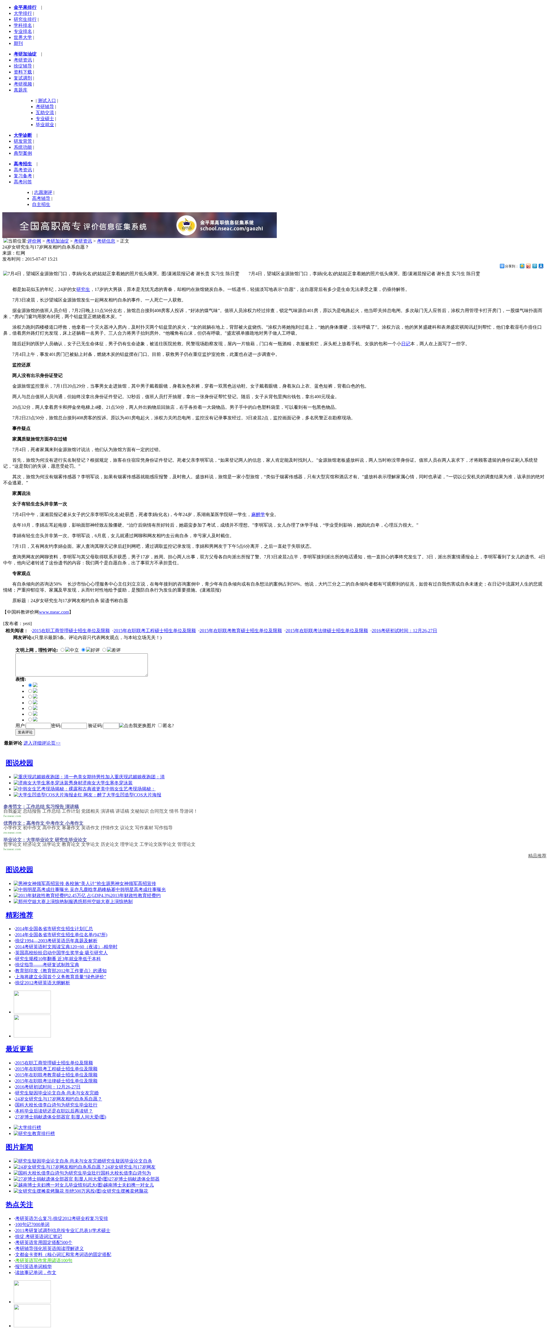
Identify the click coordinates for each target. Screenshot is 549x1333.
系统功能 (23, 147)
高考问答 (23, 181)
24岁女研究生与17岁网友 (130, 1167)
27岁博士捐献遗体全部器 (134, 1179)
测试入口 (47, 100)
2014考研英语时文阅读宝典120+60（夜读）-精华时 (66, 946)
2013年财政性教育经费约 (135, 895)
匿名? (168, 725)
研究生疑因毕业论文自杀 (127, 1161)
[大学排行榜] (27, 1127)
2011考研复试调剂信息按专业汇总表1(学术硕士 (62, 1230)
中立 (74, 650)
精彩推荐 (19, 915)
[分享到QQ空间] (522, 265)
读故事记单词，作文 (35, 1272)
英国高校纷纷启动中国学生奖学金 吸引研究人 (61, 952)
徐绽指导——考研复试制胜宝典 (47, 964)
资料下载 (23, 72)
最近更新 (19, 1049)
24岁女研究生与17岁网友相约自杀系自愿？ (58, 1098)
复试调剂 (23, 78)
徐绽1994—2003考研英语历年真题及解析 (56, 940)
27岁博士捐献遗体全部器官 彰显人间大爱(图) (60, 1116)
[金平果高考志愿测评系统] (32, 1036)
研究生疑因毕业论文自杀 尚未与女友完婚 (57, 1092)
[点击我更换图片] (137, 726)
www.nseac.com (54, 612)
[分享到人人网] (541, 265)
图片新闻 (19, 1147)
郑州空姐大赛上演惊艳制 (107, 901)
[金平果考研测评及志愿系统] (32, 1011)
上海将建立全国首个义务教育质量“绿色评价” (60, 976)
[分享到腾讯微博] (534, 265)
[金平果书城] (32, 1301)
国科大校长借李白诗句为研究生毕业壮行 (56, 1104)
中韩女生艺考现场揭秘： (130, 788)
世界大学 (23, 37)
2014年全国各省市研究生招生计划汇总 (54, 928)
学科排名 (23, 25)
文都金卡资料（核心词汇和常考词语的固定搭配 (63, 1254)
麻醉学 (258, 514)
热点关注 (19, 1204)
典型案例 (23, 153)
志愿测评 (43, 192)
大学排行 (23, 13)
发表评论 (25, 732)
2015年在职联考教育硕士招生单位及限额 (241, 630)
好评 (95, 650)
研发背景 (23, 141)
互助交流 (45, 112)
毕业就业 (45, 124)
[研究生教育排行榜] (34, 1133)
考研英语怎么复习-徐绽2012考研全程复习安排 (61, 1218)
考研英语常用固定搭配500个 (43, 1242)
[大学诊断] (32, 1325)
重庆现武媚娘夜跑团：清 (139, 776)
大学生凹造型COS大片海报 (133, 794)
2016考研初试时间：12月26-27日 (404, 630)
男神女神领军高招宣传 (133, 883)
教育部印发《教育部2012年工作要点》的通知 (61, 970)
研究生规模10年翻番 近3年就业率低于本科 (58, 958)
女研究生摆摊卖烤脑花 (125, 1191)
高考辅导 (41, 198)
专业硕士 (45, 118)
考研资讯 (23, 59)
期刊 (18, 43)
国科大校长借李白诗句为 (126, 1173)
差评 (116, 650)
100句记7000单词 (32, 1224)
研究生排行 (25, 19)
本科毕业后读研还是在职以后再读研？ (54, 1110)
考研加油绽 (57, 241)
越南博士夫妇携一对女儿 (129, 1185)
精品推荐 (537, 855)
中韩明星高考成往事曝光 (141, 889)
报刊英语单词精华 (33, 1266)
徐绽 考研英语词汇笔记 (38, 1236)
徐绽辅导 (23, 66)
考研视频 (23, 84)
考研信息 (106, 241)
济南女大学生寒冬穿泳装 (107, 782)
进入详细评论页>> (42, 743)
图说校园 (19, 763)
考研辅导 (45, 106)
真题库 (20, 90)
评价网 (34, 241)
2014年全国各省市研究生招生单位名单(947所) (61, 934)
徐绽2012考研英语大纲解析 (42, 982)
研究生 (83, 289)
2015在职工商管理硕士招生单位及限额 (71, 630)
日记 (405, 343)
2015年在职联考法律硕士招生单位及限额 (327, 630)
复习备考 (23, 175)
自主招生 (41, 204)
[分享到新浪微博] (528, 265)
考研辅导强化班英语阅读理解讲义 (49, 1248)
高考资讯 (23, 169)
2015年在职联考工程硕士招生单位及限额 (155, 630)
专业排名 (23, 31)
